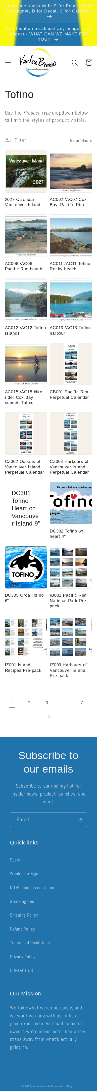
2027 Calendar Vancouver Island (22, 202)
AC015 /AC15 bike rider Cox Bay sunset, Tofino (23, 397)
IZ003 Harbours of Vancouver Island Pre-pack (68, 670)
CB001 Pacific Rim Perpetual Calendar (69, 395)
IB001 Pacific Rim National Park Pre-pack (69, 600)
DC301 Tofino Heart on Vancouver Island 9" (26, 508)
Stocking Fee (22, 901)
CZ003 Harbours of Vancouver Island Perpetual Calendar (69, 467)
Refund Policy (22, 929)
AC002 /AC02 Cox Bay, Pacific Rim (68, 202)
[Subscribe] (80, 819)
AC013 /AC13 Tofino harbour (70, 330)
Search (16, 860)
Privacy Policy (23, 956)
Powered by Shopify (63, 1086)
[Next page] (48, 717)
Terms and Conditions (30, 943)
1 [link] (12, 702)
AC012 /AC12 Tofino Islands (25, 330)
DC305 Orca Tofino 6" (24, 598)
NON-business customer (32, 887)
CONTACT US (21, 970)
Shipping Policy (24, 915)
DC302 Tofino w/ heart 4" (66, 534)
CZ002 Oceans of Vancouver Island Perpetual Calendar (24, 467)
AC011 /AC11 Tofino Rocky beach (70, 266)
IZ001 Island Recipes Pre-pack (23, 668)
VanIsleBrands (41, 1086)
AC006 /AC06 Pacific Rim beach (23, 266)
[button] (8, 62)
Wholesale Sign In (26, 873)
